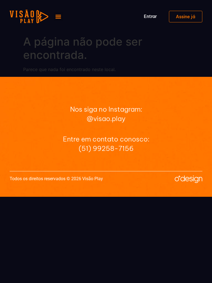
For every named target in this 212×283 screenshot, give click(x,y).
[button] (58, 16)
